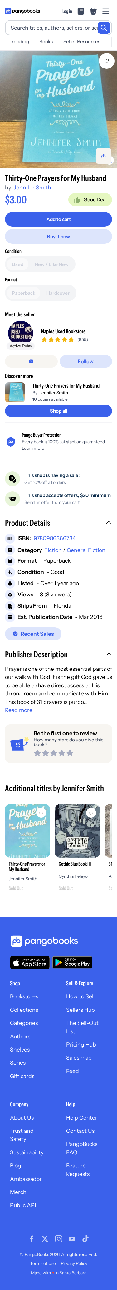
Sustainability (27, 1152)
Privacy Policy (74, 1263)
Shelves (20, 1049)
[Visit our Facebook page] (31, 1238)
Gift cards (22, 1076)
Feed (72, 1071)
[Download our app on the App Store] (30, 962)
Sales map (79, 1057)
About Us (22, 1117)
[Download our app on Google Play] (72, 962)
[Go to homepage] (22, 11)
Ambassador (26, 1179)
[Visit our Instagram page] (58, 1238)
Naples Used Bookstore (63, 331)
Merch (18, 1192)
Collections (24, 1009)
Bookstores (24, 996)
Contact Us (80, 1130)
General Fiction (86, 550)
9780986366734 (55, 538)
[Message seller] (31, 361)
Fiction (53, 550)
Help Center (81, 1117)
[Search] (104, 28)
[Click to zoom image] (58, 109)
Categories (24, 1023)
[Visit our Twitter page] (45, 1238)
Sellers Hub (80, 1009)
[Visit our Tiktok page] (85, 1238)
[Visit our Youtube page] (72, 1238)
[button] (58, 523)
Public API (23, 1205)
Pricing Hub (81, 1044)
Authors (20, 1036)
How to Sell (80, 996)
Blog (15, 1165)
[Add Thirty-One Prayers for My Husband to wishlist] (107, 61)
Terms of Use (43, 1263)
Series (18, 1062)
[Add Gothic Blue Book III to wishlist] (91, 813)
